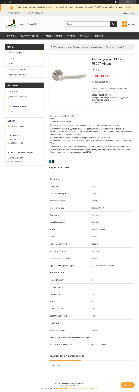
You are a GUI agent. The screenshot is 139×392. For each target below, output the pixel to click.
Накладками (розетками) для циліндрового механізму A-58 (100, 149)
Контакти (85, 36)
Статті (10, 64)
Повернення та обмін (17, 75)
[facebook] (50, 162)
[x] (53, 162)
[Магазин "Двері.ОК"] (10, 29)
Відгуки (99, 36)
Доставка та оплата (16, 69)
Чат (129, 385)
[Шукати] (113, 24)
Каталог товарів (29, 36)
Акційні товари (54, 36)
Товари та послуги (62, 47)
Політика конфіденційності (88, 388)
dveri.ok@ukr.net (16, 158)
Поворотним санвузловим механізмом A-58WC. (71, 152)
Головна (11, 36)
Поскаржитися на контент (67, 388)
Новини (11, 58)
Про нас (71, 36)
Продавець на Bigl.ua (69, 386)
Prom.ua (82, 383)
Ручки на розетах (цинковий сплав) (88, 47)
